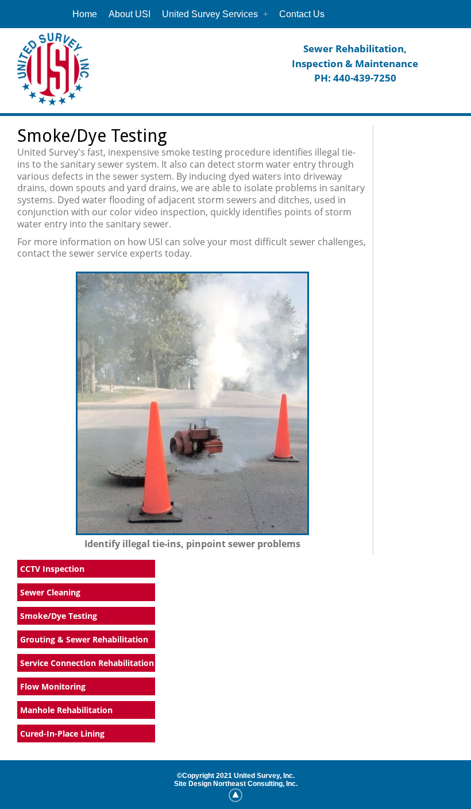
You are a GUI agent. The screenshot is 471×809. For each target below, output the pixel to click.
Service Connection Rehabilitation (87, 662)
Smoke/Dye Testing (58, 615)
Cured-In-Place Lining (62, 733)
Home (84, 14)
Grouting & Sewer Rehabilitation (84, 639)
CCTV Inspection (52, 568)
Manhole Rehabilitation (66, 710)
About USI (129, 14)
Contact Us (302, 14)
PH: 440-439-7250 (355, 77)
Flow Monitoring (53, 686)
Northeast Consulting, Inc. (255, 784)
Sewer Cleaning (50, 592)
